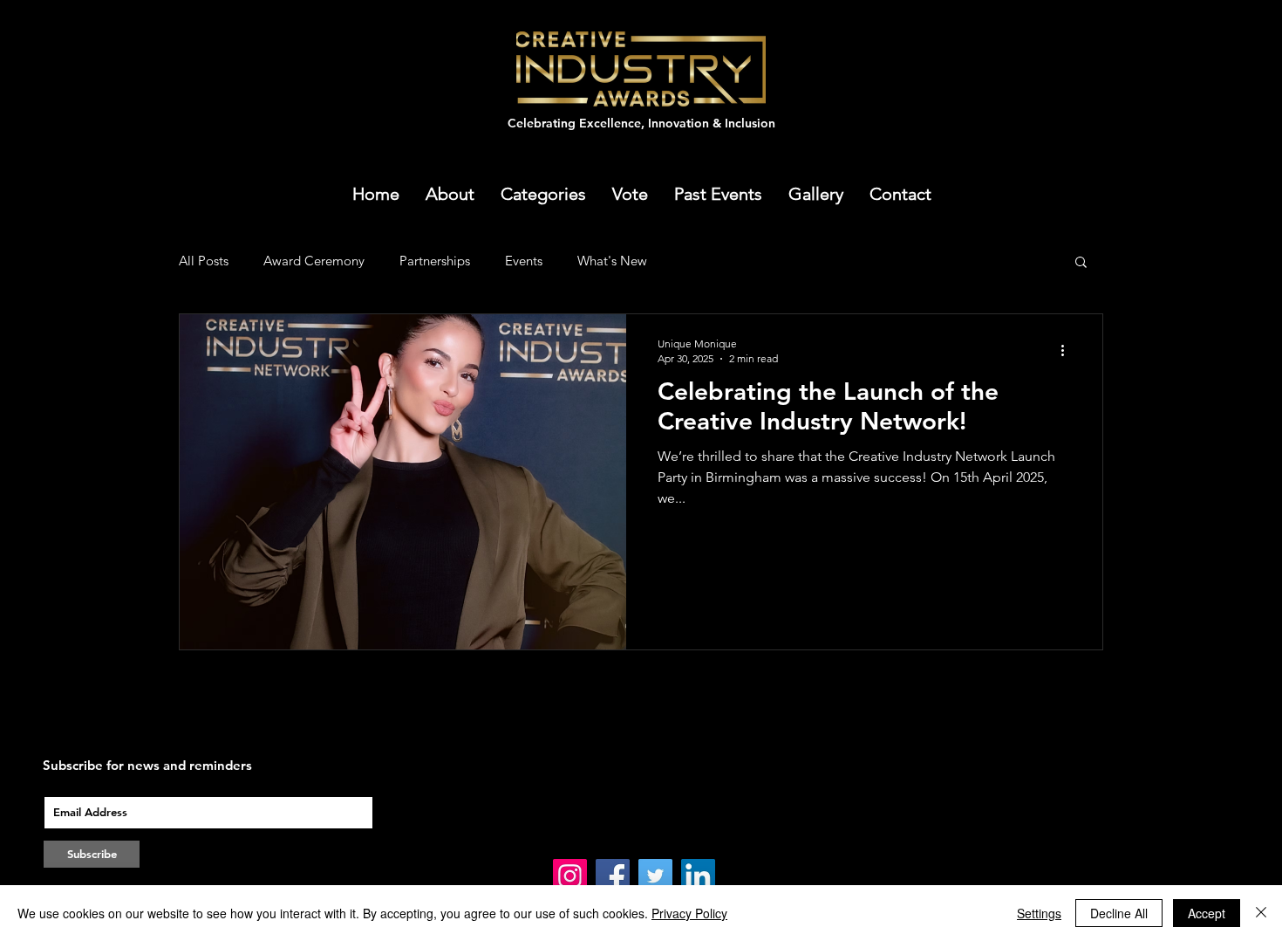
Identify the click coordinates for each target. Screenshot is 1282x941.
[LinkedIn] (698, 876)
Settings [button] (1039, 913)
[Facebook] (613, 876)
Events (523, 260)
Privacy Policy (689, 913)
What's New (612, 260)
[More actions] (1068, 350)
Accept (1206, 913)
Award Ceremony (314, 260)
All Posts (203, 260)
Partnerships (434, 260)
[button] (718, 194)
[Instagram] (570, 876)
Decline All (1119, 913)
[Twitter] (655, 876)
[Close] (1261, 913)
